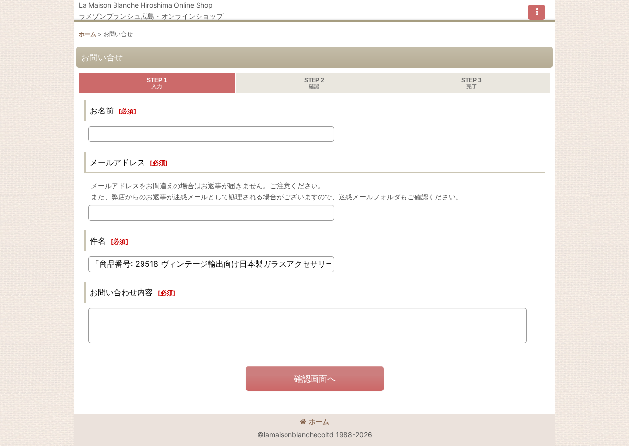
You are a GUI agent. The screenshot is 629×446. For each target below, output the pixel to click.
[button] (536, 12)
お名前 (102, 110)
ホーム (319, 422)
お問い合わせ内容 (121, 292)
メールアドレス (117, 162)
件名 (98, 241)
